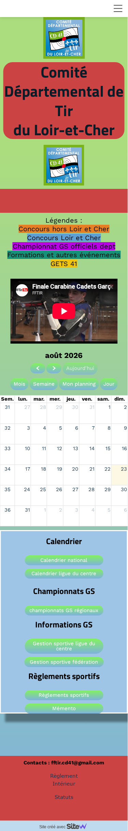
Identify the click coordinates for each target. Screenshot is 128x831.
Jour (108, 384)
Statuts (64, 797)
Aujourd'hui (80, 368)
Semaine (44, 384)
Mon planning (79, 384)
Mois (19, 384)
